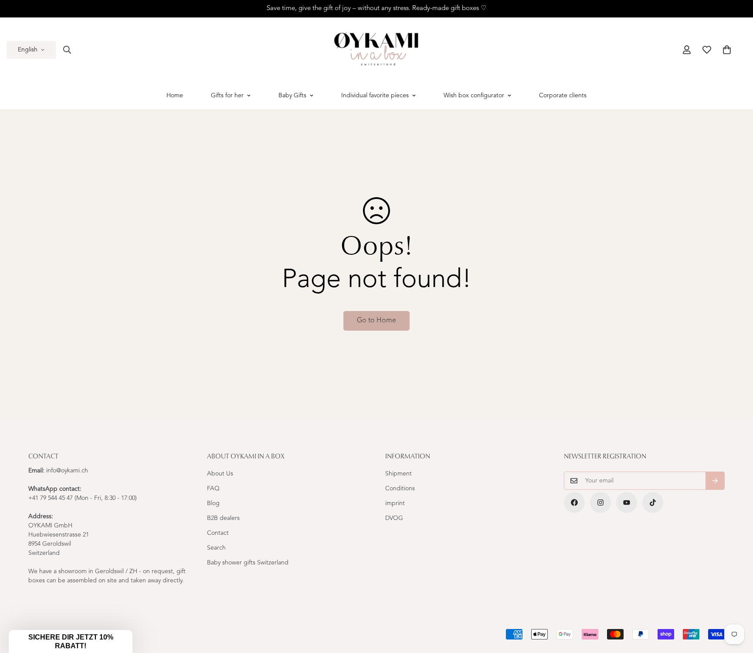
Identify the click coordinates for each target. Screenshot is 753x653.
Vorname (406, 324)
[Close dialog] (535, 210)
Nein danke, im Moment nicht (461, 425)
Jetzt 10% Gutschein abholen (461, 398)
